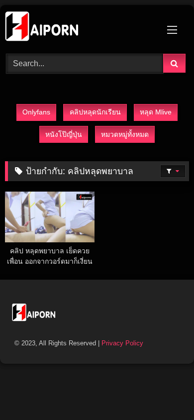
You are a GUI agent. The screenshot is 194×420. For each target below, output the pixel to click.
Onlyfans (36, 112)
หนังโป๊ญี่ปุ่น (63, 134)
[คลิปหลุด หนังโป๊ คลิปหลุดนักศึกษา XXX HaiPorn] (79, 28)
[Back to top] (163, 390)
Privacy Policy (122, 343)
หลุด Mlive (156, 112)
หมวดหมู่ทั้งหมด (125, 134)
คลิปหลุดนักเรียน (95, 112)
